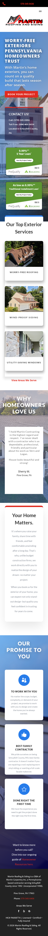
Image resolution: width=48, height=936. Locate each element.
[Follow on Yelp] (24, 911)
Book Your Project (21, 94)
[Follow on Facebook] (19, 911)
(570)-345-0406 (21, 120)
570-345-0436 (27, 3)
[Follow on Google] (29, 911)
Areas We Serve (24, 905)
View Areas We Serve (24, 380)
